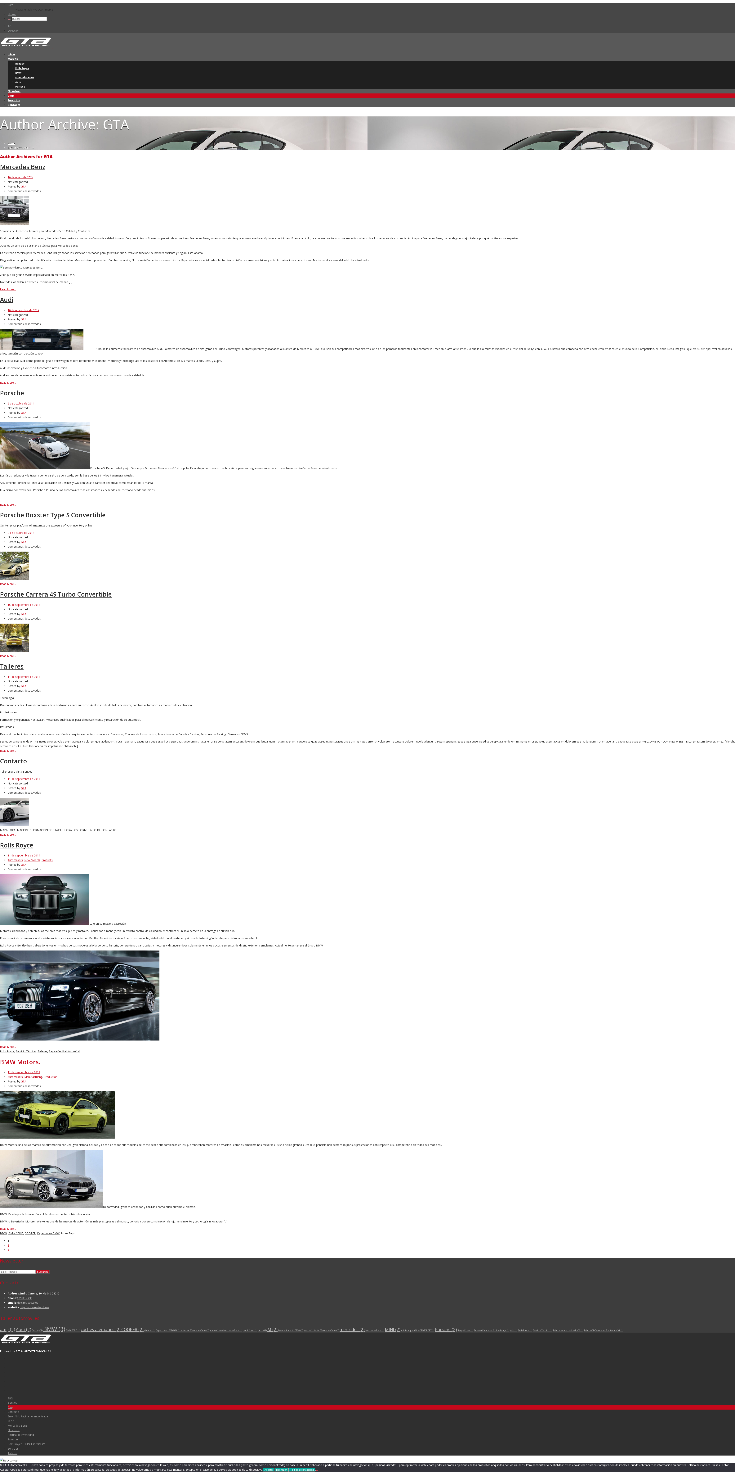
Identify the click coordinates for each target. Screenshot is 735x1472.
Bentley (19, 63)
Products (47, 860)
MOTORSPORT (425, 1330)
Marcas (13, 59)
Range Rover (465, 1330)
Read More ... (8, 289)
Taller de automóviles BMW (568, 1330)
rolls (513, 1330)
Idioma (12, 14)
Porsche (20, 86)
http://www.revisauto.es (34, 1307)
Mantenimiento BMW (290, 1330)
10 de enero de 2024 (20, 177)
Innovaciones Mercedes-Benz (226, 1330)
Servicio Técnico (26, 1051)
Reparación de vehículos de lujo (491, 1330)
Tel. (10, 26)
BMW (18, 73)
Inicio (11, 54)
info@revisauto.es (27, 1302)
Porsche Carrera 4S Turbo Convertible (56, 594)
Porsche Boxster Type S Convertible (53, 515)
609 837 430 (24, 1298)
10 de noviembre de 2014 (23, 310)
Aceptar (269, 1469)
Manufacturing (33, 1077)
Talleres (12, 666)
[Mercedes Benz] (14, 224)
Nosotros (14, 91)
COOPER (30, 1233)
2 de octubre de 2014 (21, 403)
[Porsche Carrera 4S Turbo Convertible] (14, 651)
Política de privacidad (302, 1469)
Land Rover (250, 1330)
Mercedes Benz (24, 77)
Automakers (15, 860)
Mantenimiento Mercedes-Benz (321, 1330)
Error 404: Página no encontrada (28, 1416)
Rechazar (281, 1469)
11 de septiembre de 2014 (24, 677)
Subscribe (42, 1271)
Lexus (262, 1330)
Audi (18, 82)
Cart (10, 5)
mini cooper (409, 1330)
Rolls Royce (22, 68)
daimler (149, 1330)
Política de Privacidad (21, 1435)
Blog (11, 95)
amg (7, 1329)
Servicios (14, 100)
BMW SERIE (15, 1233)
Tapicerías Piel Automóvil (64, 1051)
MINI (392, 1329)
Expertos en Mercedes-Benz (193, 1330)
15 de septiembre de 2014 (24, 605)
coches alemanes (101, 1329)
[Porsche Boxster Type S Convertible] (14, 579)
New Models (32, 860)
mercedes (352, 1329)
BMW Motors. (20, 1062)
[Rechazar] (316, 1470)
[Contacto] (14, 825)
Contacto (14, 105)
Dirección (13, 30)
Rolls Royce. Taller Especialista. (27, 1444)
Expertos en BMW (48, 1233)
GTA (23, 186)
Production (50, 1077)
